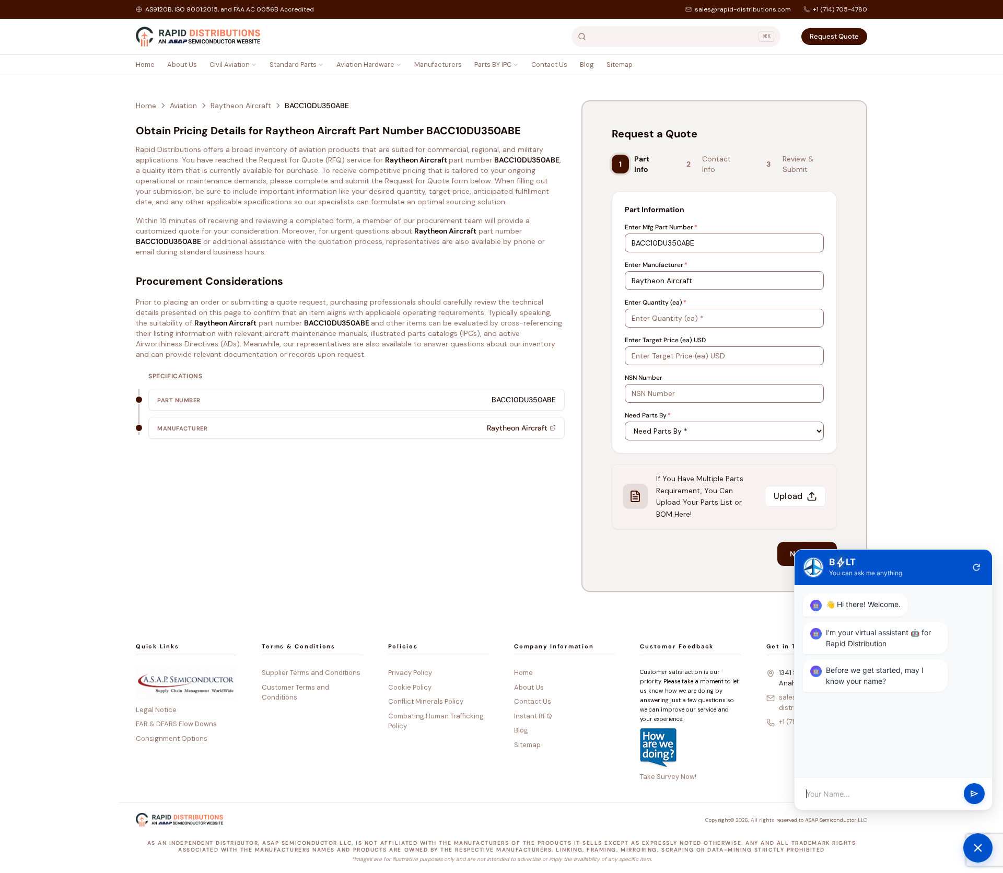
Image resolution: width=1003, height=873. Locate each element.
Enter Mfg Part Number (661, 227)
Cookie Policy (409, 687)
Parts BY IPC (492, 64)
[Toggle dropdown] (254, 65)
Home (145, 64)
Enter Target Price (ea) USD (665, 340)
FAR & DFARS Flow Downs (176, 723)
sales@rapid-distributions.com (743, 9)
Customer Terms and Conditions (295, 692)
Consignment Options (171, 738)
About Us (182, 64)
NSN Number (643, 378)
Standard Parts (293, 64)
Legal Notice (156, 709)
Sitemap (620, 64)
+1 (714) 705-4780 (840, 9)
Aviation (183, 105)
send (974, 794)
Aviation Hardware (365, 64)
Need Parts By (648, 415)
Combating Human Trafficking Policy (436, 721)
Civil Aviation (229, 64)
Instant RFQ (533, 716)
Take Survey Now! (668, 776)
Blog (587, 64)
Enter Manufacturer (656, 265)
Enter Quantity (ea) (655, 302)
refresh (976, 567)
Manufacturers (438, 64)
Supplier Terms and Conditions (311, 672)
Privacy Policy (410, 672)
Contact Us (549, 64)
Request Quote (834, 36)
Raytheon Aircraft (241, 105)
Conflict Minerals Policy (425, 701)
